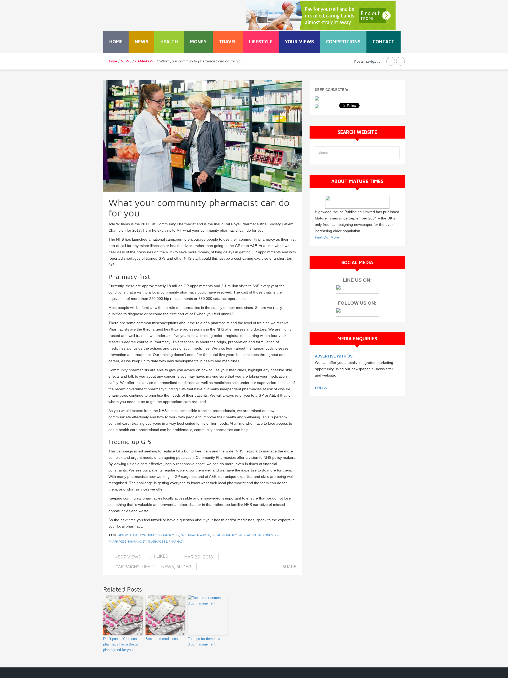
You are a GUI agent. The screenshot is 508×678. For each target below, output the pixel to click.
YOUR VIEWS (299, 41)
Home (116, 41)
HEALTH (169, 41)
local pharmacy (224, 535)
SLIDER (183, 566)
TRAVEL (228, 41)
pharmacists (157, 541)
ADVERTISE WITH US (333, 356)
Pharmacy (176, 541)
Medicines (265, 535)
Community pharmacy (157, 535)
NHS (277, 535)
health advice (199, 535)
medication (247, 535)
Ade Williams (128, 535)
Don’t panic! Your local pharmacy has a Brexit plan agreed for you (120, 644)
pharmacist (137, 541)
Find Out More (327, 237)
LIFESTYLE (261, 41)
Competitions (343, 41)
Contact (383, 41)
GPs (184, 535)
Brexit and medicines (162, 639)
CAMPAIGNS (145, 61)
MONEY (198, 41)
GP (177, 535)
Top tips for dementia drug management (204, 641)
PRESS (321, 388)
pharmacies (117, 541)
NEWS (141, 41)
